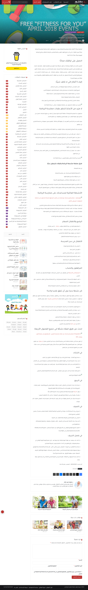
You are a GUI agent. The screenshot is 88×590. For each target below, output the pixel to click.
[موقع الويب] (72, 489)
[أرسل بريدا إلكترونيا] (73, 40)
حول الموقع (49, 587)
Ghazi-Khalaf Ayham (9, 587)
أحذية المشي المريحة (53, 299)
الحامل (14, 322)
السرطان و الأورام (21, 165)
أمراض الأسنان (22, 186)
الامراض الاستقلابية (20, 134)
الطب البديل (37, 2)
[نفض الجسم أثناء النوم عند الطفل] (23, 255)
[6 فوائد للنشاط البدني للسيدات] (57, 524)
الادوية (24, 184)
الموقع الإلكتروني (52, 566)
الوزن (14, 329)
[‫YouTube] (65, 489)
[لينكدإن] (67, 489)
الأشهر (10, 234)
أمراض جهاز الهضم (21, 86)
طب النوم (23, 202)
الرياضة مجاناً (75, 468)
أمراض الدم (23, 171)
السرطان (13, 324)
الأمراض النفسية (21, 94)
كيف (13, 331)
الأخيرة (23, 234)
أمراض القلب (22, 139)
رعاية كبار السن (22, 213)
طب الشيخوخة (47, 2)
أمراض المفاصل (21, 147)
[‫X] (77, 474)
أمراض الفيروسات (21, 176)
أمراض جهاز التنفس (20, 152)
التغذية (24, 102)
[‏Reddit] (70, 474)
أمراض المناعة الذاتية (20, 194)
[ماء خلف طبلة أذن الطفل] (23, 261)
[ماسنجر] (61, 474)
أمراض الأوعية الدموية (20, 144)
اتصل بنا (16, 587)
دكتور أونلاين (66, 587)
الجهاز (19, 322)
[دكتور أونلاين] (81, 2)
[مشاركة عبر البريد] (57, 474)
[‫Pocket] (67, 474)
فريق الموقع (42, 587)
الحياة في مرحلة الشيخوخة (18, 219)
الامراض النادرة (22, 107)
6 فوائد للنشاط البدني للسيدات (59, 530)
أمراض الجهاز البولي (21, 99)
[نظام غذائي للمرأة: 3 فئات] (40, 524)
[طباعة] (54, 474)
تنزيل (24, 331)
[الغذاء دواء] (23, 287)
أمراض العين (22, 155)
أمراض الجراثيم (22, 168)
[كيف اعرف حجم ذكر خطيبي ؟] (23, 274)
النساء (19, 329)
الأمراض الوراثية (22, 104)
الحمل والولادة (22, 120)
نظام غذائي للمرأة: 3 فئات (43, 530)
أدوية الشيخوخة (21, 224)
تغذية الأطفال (22, 126)
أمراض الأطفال (22, 118)
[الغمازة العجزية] (23, 281)
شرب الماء (73, 324)
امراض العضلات (21, 200)
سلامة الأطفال (22, 128)
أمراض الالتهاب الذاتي (20, 197)
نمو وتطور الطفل (21, 123)
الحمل (24, 110)
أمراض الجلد (23, 157)
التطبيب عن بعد (22, 173)
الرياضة (19, 324)
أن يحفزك (40, 341)
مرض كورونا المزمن (12, 267)
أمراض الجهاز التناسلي (20, 142)
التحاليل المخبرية (21, 150)
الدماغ (24, 324)
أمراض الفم (23, 181)
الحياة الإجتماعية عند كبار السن (17, 221)
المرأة (24, 329)
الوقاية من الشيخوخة (70, 32)
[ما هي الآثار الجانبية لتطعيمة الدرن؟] (23, 248)
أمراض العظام (22, 163)
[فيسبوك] (80, 474)
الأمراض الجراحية (21, 136)
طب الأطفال (58, 2)
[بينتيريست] (74, 474)
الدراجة (75, 391)
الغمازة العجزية (13, 280)
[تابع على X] (74, 40)
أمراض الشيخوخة (21, 210)
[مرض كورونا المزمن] (23, 268)
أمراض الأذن (23, 178)
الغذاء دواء (15, 286)
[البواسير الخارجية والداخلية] (23, 241)
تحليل (9, 329)
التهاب (24, 322)
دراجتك (57, 226)
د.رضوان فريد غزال (79, 40)
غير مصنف (23, 189)
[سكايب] (64, 474)
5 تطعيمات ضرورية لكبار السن (76, 530)
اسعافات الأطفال (21, 131)
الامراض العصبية (21, 81)
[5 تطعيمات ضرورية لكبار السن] (74, 524)
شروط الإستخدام (23, 587)
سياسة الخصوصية (33, 587)
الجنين (24, 112)
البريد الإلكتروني (78, 566)
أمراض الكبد (22, 88)
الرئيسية (66, 2)
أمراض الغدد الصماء (20, 96)
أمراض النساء (22, 83)
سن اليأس (19, 331)
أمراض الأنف (22, 205)
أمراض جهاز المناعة (21, 192)
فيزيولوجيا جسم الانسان (19, 160)
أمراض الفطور (22, 227)
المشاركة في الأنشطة (74, 273)
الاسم (80, 560)
